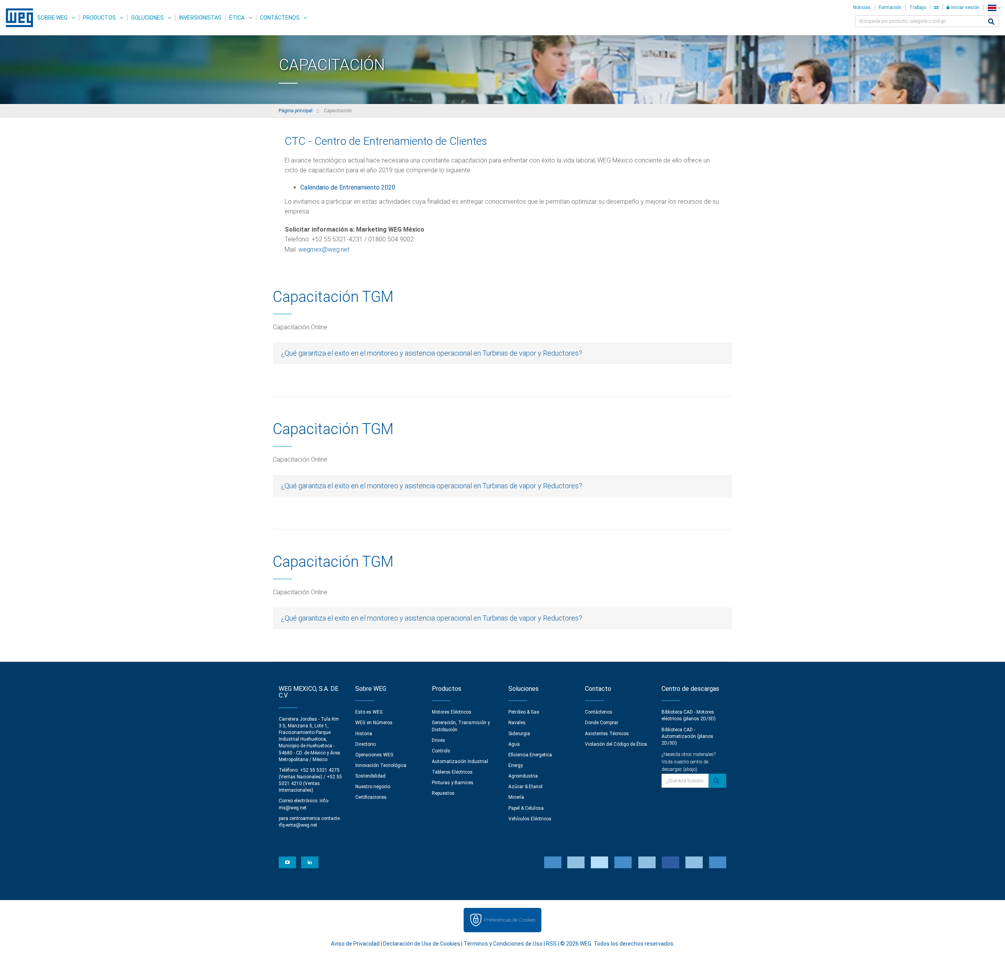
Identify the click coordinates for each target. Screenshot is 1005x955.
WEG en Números (374, 722)
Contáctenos (280, 18)
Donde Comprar (601, 722)
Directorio (365, 744)
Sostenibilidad (370, 776)
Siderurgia (519, 733)
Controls (441, 751)
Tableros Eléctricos (452, 772)
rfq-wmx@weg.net (298, 825)
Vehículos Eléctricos (530, 819)
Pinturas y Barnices (452, 782)
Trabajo (917, 7)
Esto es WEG (369, 712)
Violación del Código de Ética (616, 744)
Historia (363, 733)
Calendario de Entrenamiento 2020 (347, 187)
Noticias (862, 7)
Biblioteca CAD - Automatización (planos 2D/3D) (687, 736)
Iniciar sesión (964, 7)
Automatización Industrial (460, 761)
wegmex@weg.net (323, 249)
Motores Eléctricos (451, 712)
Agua (514, 744)
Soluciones (147, 18)
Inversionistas (200, 18)
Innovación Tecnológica (380, 765)
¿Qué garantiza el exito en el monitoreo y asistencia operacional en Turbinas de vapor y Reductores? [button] (431, 353)
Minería (516, 797)
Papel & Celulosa (526, 808)
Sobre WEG (52, 18)
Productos (99, 18)
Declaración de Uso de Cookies (421, 943)
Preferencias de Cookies (509, 920)
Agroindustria (523, 776)
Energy (515, 765)
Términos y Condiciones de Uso (503, 943)
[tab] (502, 353)
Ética (237, 18)
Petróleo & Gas (523, 712)
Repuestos (443, 793)
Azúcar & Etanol (525, 786)
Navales (517, 722)
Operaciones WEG (374, 755)
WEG (16, 17)
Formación (890, 7)
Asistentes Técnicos (607, 733)
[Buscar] (991, 22)
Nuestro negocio (372, 786)
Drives (438, 740)
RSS (551, 943)
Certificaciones (371, 797)
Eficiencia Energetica (530, 755)
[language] (994, 7)
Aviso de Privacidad (355, 943)
